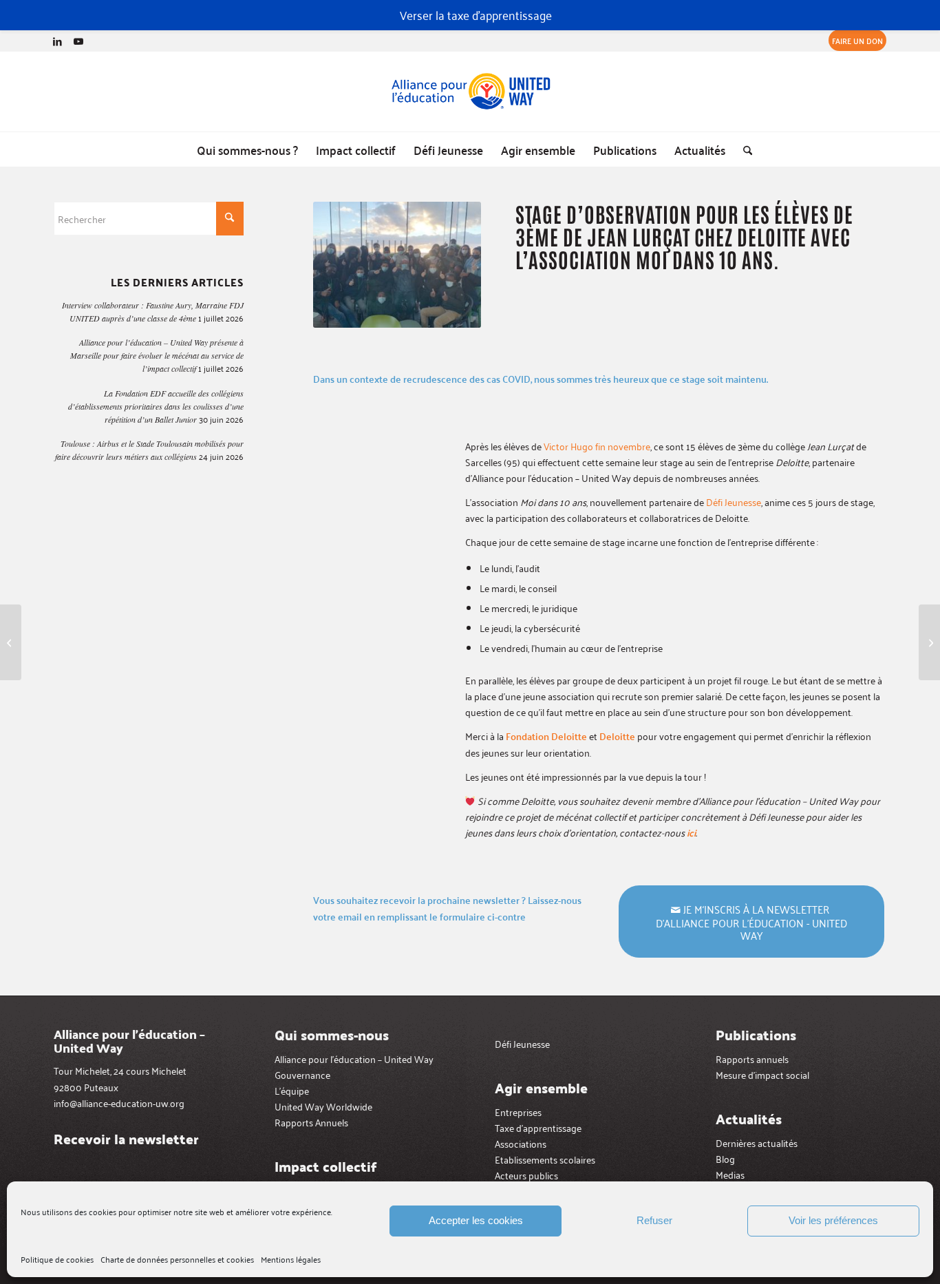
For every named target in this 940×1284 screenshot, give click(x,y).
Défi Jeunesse (733, 501)
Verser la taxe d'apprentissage (476, 14)
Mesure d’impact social (762, 1074)
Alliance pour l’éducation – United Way (354, 1058)
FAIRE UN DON (857, 40)
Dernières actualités (757, 1142)
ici (691, 832)
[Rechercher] (743, 149)
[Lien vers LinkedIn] (57, 40)
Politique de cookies (57, 1259)
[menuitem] (854, 40)
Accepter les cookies (476, 1220)
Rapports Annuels (311, 1121)
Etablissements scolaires (545, 1159)
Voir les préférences (833, 1220)
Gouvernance (302, 1074)
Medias (730, 1174)
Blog (725, 1158)
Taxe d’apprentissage (538, 1127)
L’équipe (292, 1090)
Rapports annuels (752, 1058)
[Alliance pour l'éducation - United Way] (470, 91)
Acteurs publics (526, 1174)
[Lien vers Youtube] (78, 40)
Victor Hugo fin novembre (597, 445)
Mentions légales (291, 1259)
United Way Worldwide (323, 1106)
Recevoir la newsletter (126, 1139)
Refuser (654, 1220)
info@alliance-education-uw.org (119, 1102)
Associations (520, 1143)
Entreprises (518, 1111)
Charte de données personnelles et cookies (177, 1259)
